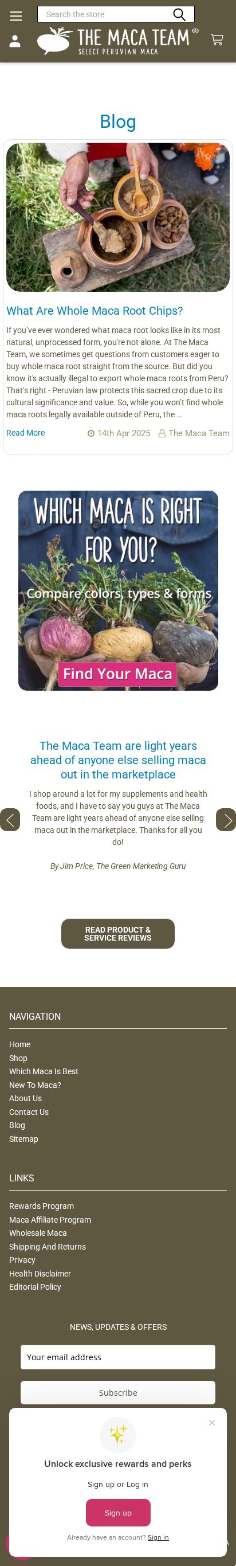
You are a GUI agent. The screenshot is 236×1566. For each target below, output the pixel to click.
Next (226, 819)
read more (25, 432)
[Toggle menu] (16, 16)
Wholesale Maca (38, 1233)
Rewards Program (41, 1206)
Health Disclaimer (40, 1273)
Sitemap (23, 1139)
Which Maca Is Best (43, 1071)
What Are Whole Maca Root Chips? (94, 311)
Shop (18, 1058)
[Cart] (219, 40)
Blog (17, 1125)
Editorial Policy (35, 1286)
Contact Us (29, 1112)
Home (19, 1044)
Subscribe (118, 1392)
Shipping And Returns (47, 1246)
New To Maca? (35, 1085)
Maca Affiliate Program (50, 1219)
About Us (25, 1098)
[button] (118, 591)
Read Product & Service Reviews (118, 933)
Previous (10, 819)
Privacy (22, 1259)
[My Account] (15, 41)
